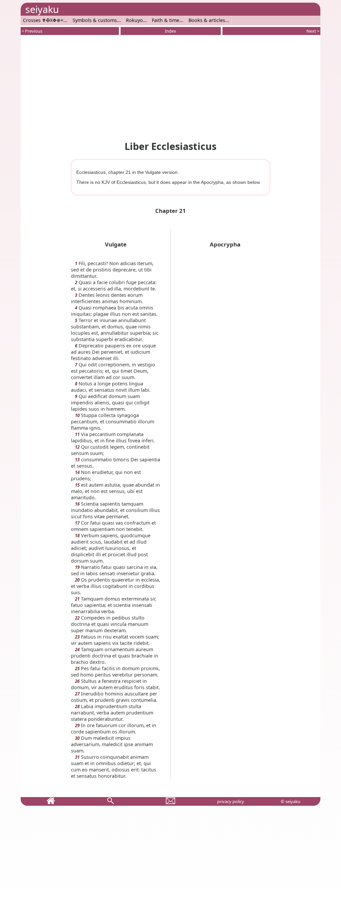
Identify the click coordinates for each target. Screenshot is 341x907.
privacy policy (230, 801)
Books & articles (206, 20)
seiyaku (42, 9)
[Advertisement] (170, 86)
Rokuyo (134, 20)
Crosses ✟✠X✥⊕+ (43, 20)
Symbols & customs (95, 20)
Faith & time (165, 20)
